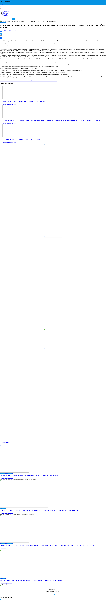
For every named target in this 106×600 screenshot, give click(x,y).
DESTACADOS (3, 473)
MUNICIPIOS (5, 13)
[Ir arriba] (0, 599)
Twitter (3, 4)
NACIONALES (5, 11)
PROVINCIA (5, 12)
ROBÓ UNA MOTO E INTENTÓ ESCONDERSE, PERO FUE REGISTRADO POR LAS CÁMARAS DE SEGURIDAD (31, 580)
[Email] (53, 36)
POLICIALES (5, 15)
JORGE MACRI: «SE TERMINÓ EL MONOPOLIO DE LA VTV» (23, 101)
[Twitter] (53, 34)
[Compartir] (53, 38)
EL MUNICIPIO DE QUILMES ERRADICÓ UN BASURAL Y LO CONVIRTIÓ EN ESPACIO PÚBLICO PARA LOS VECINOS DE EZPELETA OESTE (51, 120)
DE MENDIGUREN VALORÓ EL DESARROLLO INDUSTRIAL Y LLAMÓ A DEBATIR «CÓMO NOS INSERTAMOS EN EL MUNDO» (28, 81)
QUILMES (4, 14)
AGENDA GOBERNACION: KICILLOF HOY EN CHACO (21, 139)
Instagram (4, 3)
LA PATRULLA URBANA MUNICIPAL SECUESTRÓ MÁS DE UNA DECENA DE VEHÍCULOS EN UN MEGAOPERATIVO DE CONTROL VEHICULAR (41, 510)
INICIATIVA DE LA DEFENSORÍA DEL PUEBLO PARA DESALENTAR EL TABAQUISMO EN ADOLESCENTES (24, 79)
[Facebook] (53, 32)
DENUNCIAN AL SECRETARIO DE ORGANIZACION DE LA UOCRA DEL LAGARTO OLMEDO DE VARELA (29, 475)
